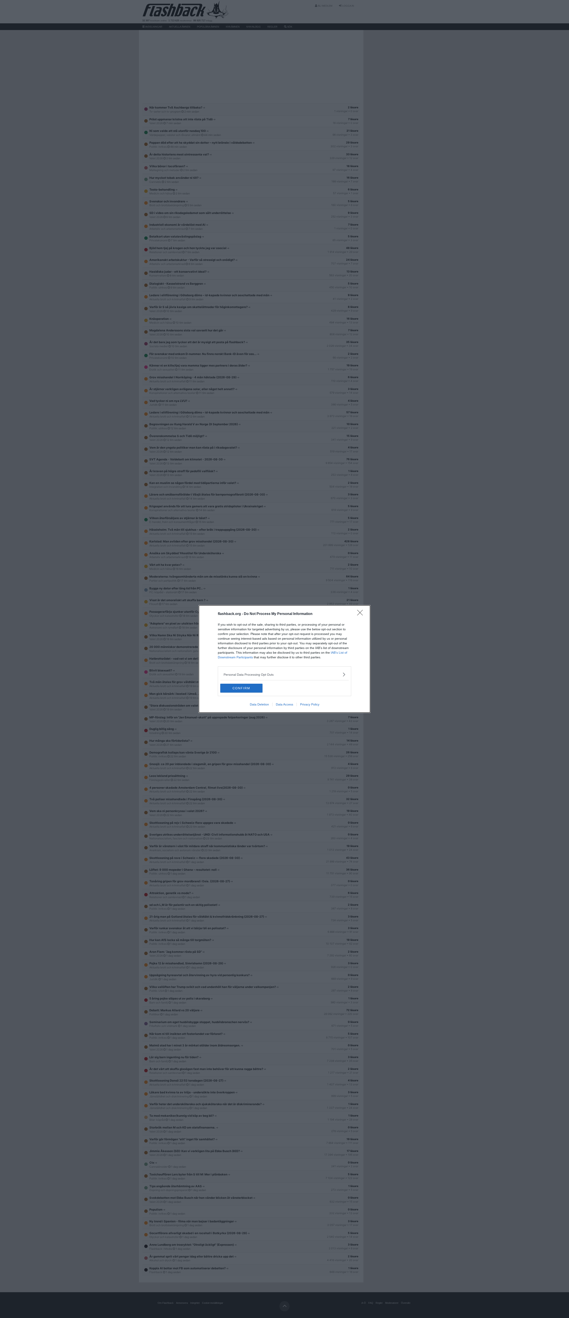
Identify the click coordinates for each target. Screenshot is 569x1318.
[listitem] (284, 674)
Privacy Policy (309, 704)
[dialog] (284, 659)
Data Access (284, 704)
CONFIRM (241, 688)
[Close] (361, 614)
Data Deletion (259, 704)
